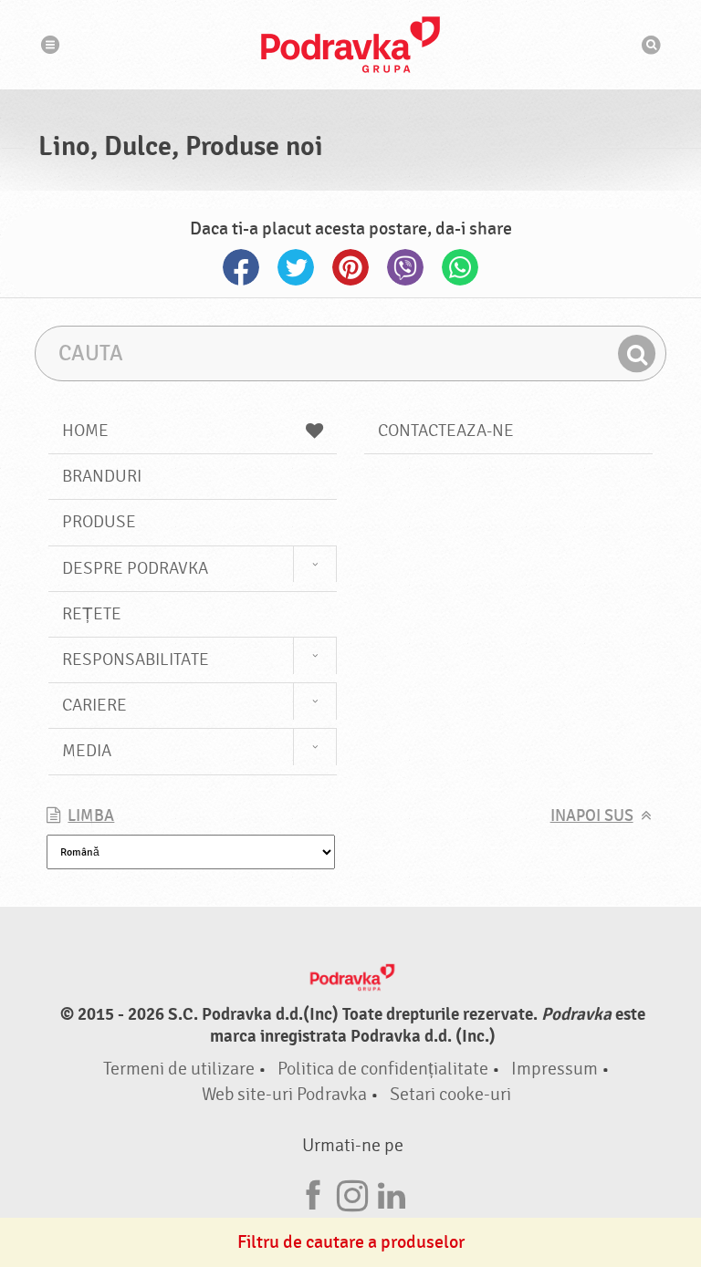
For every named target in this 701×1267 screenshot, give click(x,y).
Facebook (241, 267)
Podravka (350, 44)
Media (86, 751)
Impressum (554, 1068)
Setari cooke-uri (450, 1094)
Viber (405, 267)
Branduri (101, 476)
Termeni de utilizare (179, 1068)
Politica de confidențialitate (382, 1068)
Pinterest (350, 267)
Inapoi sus (591, 816)
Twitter (295, 267)
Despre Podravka (135, 568)
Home (85, 431)
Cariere (94, 705)
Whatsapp (460, 267)
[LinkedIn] (391, 1192)
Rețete (91, 614)
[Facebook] (313, 1192)
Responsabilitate (135, 659)
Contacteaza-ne (446, 431)
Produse (99, 522)
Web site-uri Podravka (284, 1094)
